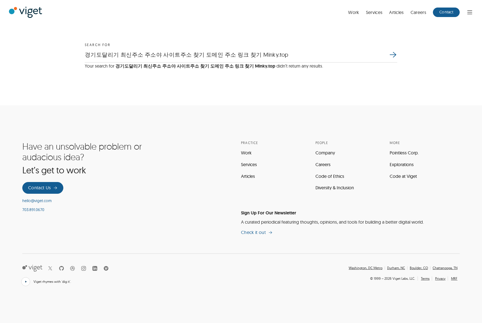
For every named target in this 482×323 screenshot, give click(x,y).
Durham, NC (396, 268)
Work (353, 12)
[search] (392, 54)
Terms (425, 278)
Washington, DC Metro (365, 268)
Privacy (440, 278)
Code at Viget (403, 176)
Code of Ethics (329, 176)
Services (374, 12)
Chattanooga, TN (445, 268)
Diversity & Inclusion (334, 187)
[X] (50, 268)
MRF (454, 278)
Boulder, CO (419, 268)
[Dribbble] (72, 268)
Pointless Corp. (404, 152)
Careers (418, 12)
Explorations (402, 164)
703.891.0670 (33, 209)
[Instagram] (83, 268)
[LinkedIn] (94, 268)
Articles (396, 12)
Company (325, 152)
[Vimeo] (106, 268)
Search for (97, 45)
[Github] (61, 268)
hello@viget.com (37, 200)
